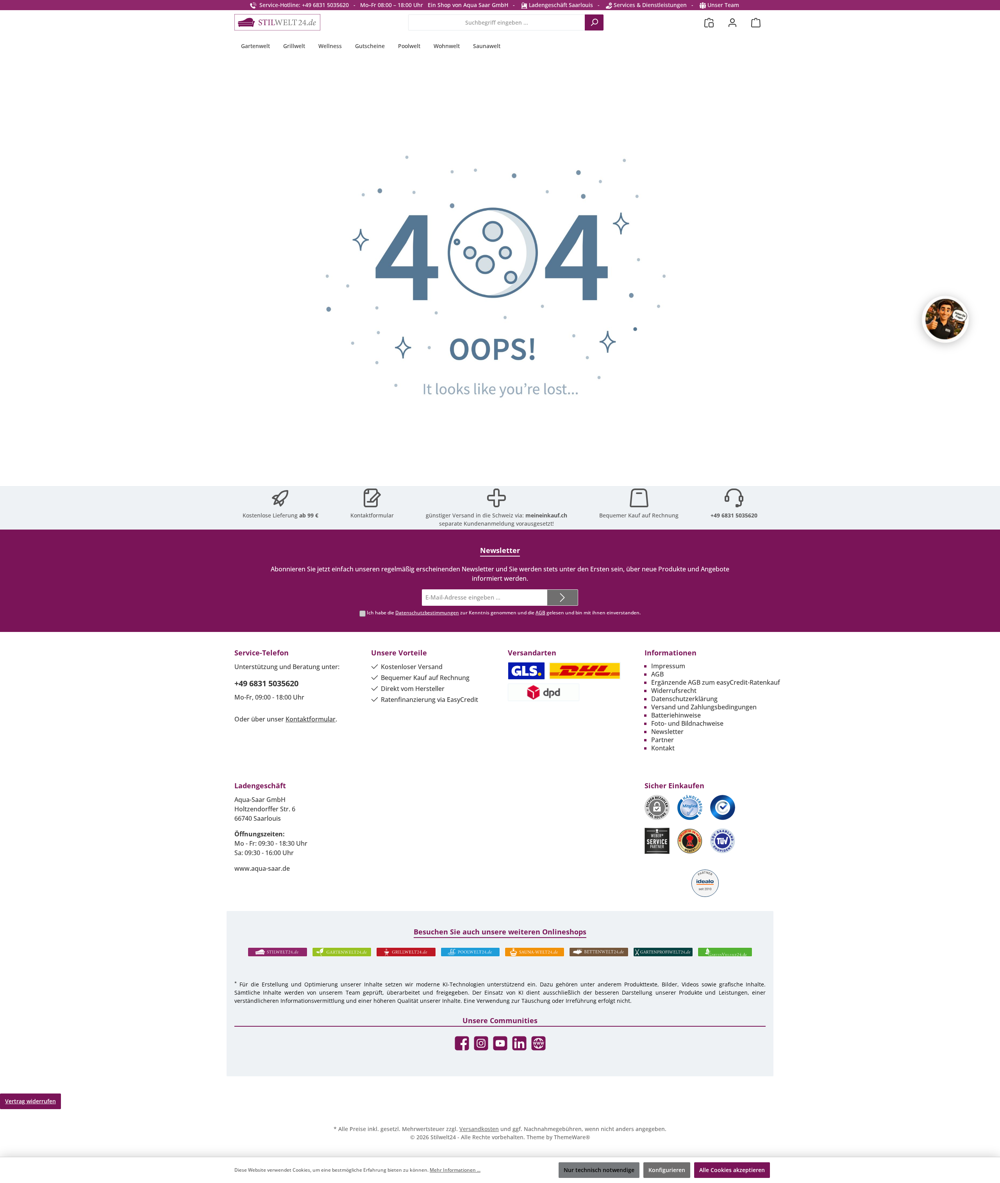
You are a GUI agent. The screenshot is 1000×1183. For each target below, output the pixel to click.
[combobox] (496, 22)
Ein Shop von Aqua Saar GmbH (468, 5)
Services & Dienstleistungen (649, 5)
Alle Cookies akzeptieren (732, 1170)
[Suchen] (594, 22)
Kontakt (663, 748)
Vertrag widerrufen (30, 1101)
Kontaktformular (372, 515)
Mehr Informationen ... (455, 1170)
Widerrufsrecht (673, 690)
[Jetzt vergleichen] (709, 22)
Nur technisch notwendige (599, 1170)
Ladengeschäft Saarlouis (560, 5)
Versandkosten (479, 1129)
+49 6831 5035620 (734, 515)
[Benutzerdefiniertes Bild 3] (722, 807)
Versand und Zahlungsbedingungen (704, 707)
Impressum (668, 666)
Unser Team (723, 5)
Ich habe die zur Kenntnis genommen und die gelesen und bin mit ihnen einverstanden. (504, 612)
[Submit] (562, 597)
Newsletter (667, 731)
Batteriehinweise (676, 715)
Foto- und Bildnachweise (687, 723)
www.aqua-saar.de (262, 868)
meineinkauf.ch (546, 515)
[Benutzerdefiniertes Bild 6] (722, 841)
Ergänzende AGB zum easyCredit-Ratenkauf (715, 682)
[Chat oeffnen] (945, 319)
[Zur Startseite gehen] (277, 22)
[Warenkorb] (756, 22)
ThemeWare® (572, 1137)
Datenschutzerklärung (684, 698)
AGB (540, 612)
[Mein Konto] (732, 22)
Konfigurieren (666, 1170)
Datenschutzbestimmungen (427, 612)
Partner (662, 740)
